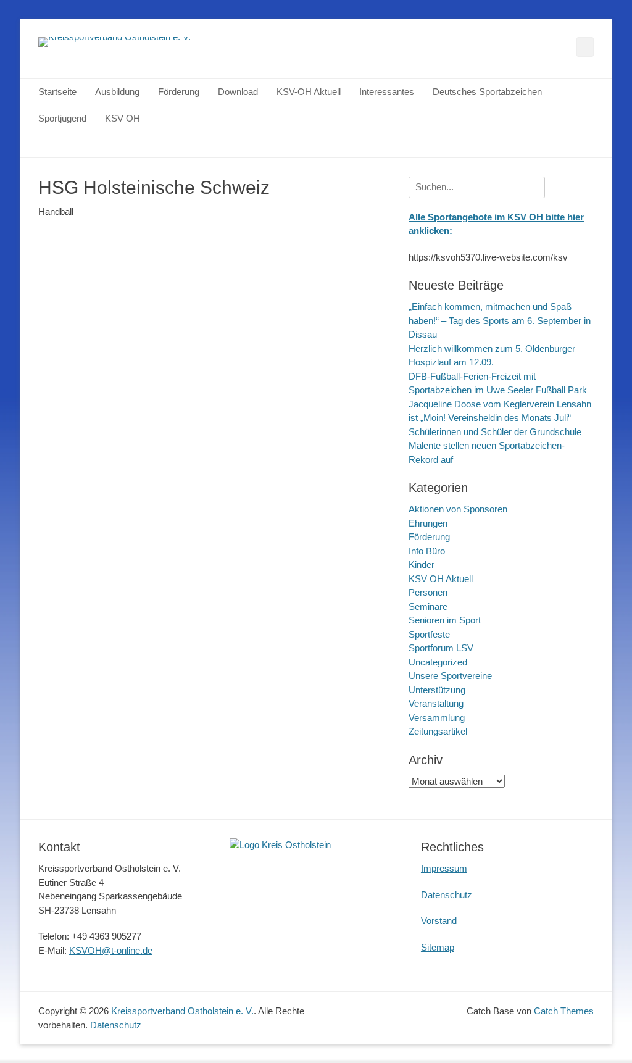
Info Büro (427, 551)
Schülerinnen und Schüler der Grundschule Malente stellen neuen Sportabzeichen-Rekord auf (495, 446)
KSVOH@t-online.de (110, 950)
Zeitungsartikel (438, 731)
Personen (428, 592)
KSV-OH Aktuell (308, 91)
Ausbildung (117, 91)
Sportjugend (62, 118)
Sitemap (437, 947)
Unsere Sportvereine (450, 675)
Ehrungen (428, 523)
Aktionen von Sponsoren (458, 509)
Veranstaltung (436, 703)
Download (238, 91)
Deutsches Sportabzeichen (487, 91)
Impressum (444, 868)
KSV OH (122, 118)
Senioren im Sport (445, 620)
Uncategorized (438, 662)
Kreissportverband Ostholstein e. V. (182, 1011)
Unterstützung (437, 690)
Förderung (178, 91)
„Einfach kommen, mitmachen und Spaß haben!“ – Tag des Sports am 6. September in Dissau (500, 320)
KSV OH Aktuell (441, 578)
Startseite (57, 91)
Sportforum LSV (441, 648)
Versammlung (437, 717)
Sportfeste (429, 634)
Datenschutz (446, 895)
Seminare (428, 606)
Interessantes (386, 91)
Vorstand (439, 920)
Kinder (421, 564)
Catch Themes (564, 1011)
